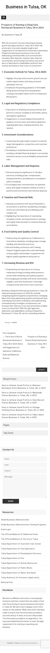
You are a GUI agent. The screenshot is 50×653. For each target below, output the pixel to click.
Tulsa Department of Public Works (16, 568)
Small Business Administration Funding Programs (23, 525)
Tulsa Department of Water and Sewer (18, 573)
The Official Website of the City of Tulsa (19, 539)
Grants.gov (6, 529)
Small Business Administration (15, 520)
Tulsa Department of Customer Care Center (21, 544)
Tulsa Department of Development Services (21, 553)
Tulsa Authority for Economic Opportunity (20, 578)
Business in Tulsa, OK (26, 6)
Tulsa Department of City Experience (18, 549)
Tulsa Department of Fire (12, 558)
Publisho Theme (13, 643)
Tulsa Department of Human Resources (19, 563)
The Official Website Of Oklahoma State (19, 534)
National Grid (7, 582)
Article (14, 322)
